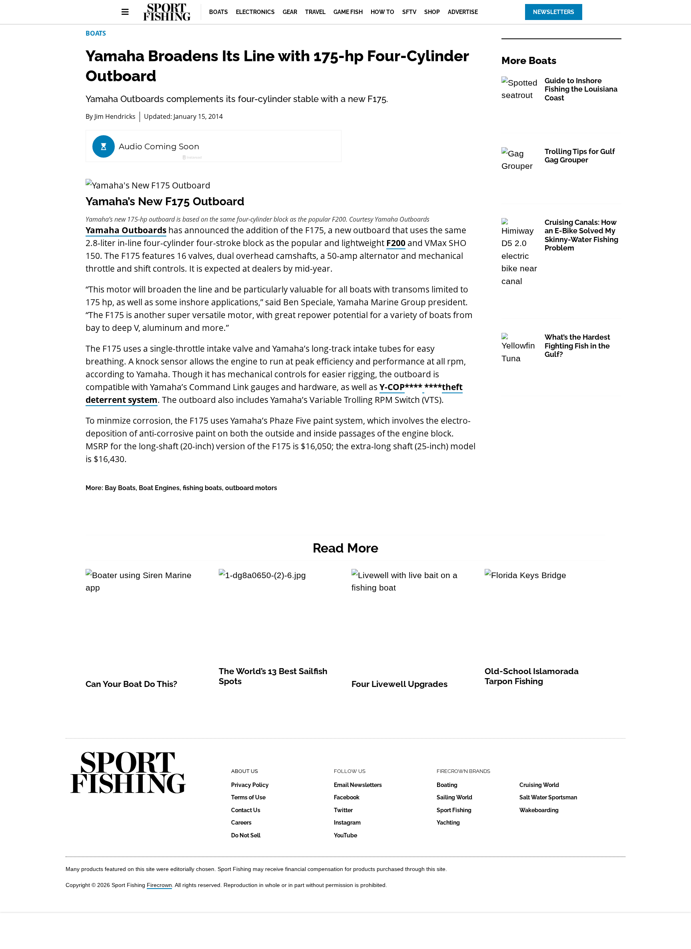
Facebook (346, 797)
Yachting (448, 822)
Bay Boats (120, 488)
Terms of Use (248, 797)
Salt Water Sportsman (548, 797)
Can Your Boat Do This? (131, 684)
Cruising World (539, 785)
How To (382, 12)
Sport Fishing (454, 810)
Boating (447, 785)
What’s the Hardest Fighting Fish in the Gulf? (577, 345)
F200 (395, 242)
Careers (241, 822)
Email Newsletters (358, 785)
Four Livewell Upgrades (399, 684)
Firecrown (159, 885)
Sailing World (454, 797)
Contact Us (245, 810)
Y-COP (392, 386)
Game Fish (348, 12)
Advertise (463, 12)
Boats (218, 12)
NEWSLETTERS (553, 12)
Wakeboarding (539, 810)
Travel (315, 12)
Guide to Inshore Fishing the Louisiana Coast (581, 89)
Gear (290, 12)
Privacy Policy (250, 785)
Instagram (347, 822)
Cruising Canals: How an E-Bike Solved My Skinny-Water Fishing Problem (581, 235)
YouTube (345, 835)
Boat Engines (159, 488)
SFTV (409, 12)
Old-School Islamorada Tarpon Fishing (532, 676)
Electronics (255, 12)
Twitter (343, 810)
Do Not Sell (245, 835)
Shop (432, 12)
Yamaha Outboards (126, 230)
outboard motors (251, 488)
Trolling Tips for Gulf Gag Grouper (580, 155)
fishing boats (202, 488)
